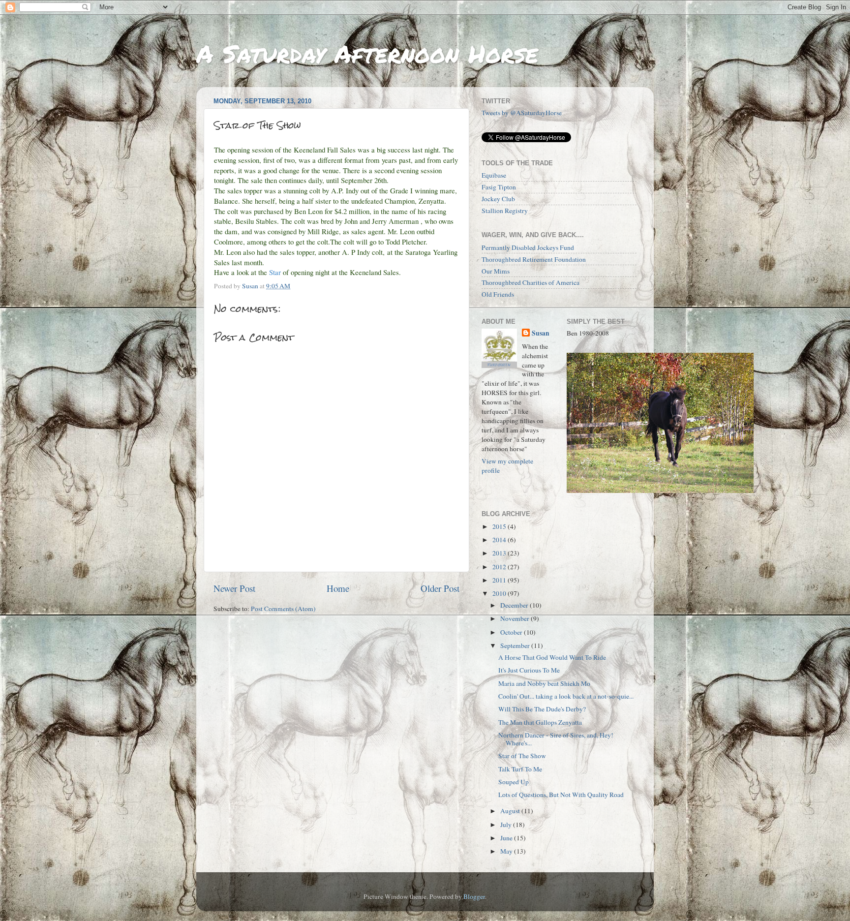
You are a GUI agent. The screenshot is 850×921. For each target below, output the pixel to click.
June (507, 837)
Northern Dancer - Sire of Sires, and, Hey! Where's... (555, 739)
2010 (500, 593)
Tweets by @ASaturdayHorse (522, 112)
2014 (500, 539)
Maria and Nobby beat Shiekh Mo (544, 683)
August (510, 810)
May (507, 851)
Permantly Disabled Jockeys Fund (528, 247)
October (512, 632)
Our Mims (496, 271)
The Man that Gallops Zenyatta (540, 722)
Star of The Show (522, 755)
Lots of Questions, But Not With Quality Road (561, 794)
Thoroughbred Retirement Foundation (534, 259)
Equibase (494, 175)
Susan (540, 333)
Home (338, 588)
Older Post (440, 588)
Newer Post (234, 588)
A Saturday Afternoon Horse (367, 53)
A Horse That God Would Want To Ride (552, 657)
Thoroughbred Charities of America (530, 282)
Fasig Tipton (499, 187)
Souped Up (513, 781)
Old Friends (498, 294)
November (515, 618)
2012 (500, 566)
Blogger (474, 896)
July (506, 824)
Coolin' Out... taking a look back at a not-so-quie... (566, 696)
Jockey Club (498, 198)
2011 (500, 580)
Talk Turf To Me (520, 769)
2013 (500, 553)
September (515, 645)
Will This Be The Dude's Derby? (542, 709)
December (515, 605)
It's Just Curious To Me (529, 670)
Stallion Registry (505, 210)
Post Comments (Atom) (283, 608)
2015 (500, 526)
